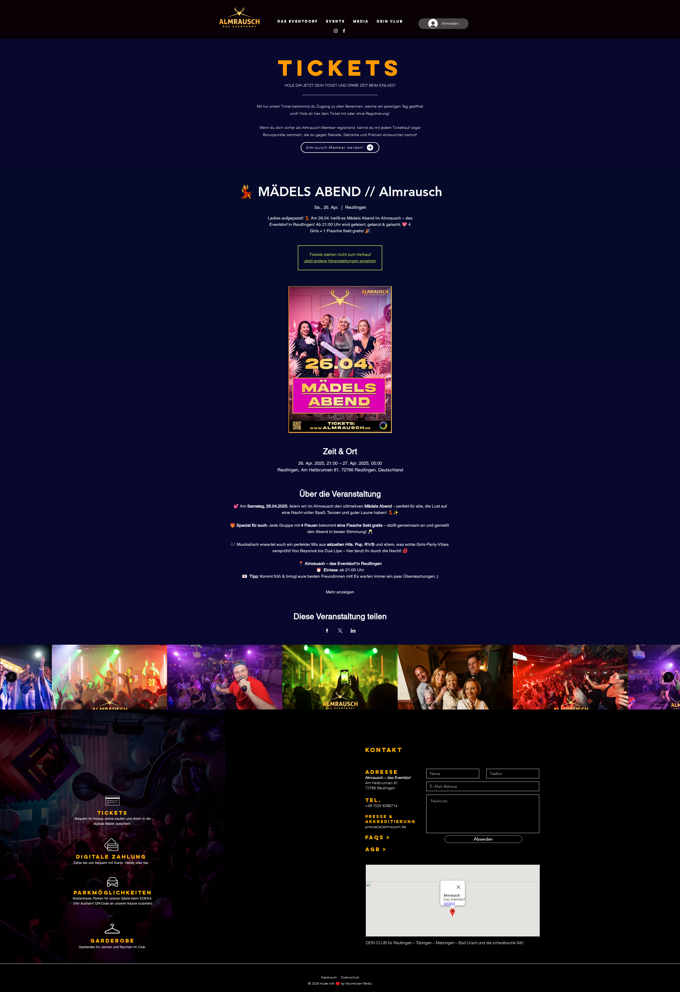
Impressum (329, 977)
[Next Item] (668, 677)
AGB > (375, 849)
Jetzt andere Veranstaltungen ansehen (340, 260)
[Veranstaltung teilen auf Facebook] (327, 630)
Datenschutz (350, 977)
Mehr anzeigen (340, 591)
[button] (390, 21)
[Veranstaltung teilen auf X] (340, 630)
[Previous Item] (11, 677)
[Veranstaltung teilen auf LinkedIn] (353, 630)
